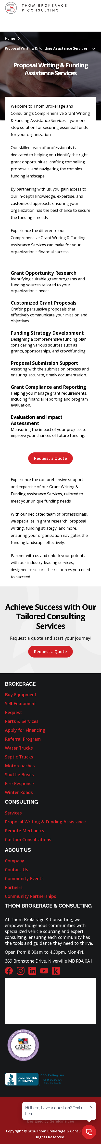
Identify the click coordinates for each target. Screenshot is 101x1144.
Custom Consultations (28, 839)
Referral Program (23, 739)
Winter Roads (19, 792)
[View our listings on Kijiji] (56, 971)
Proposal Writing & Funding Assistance (45, 822)
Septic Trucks (19, 757)
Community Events (24, 878)
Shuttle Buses (19, 774)
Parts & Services (21, 721)
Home (10, 38)
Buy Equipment (21, 695)
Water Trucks (19, 748)
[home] (35, 8)
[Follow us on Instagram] (21, 971)
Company (14, 861)
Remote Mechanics (24, 831)
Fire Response (19, 783)
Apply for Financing (25, 730)
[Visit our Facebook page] (9, 971)
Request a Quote (50, 458)
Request (13, 712)
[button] (91, 8)
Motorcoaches (20, 766)
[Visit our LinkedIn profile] (32, 971)
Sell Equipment (20, 703)
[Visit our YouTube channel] (44, 971)
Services (13, 813)
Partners (14, 887)
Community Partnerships (30, 896)
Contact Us (16, 870)
